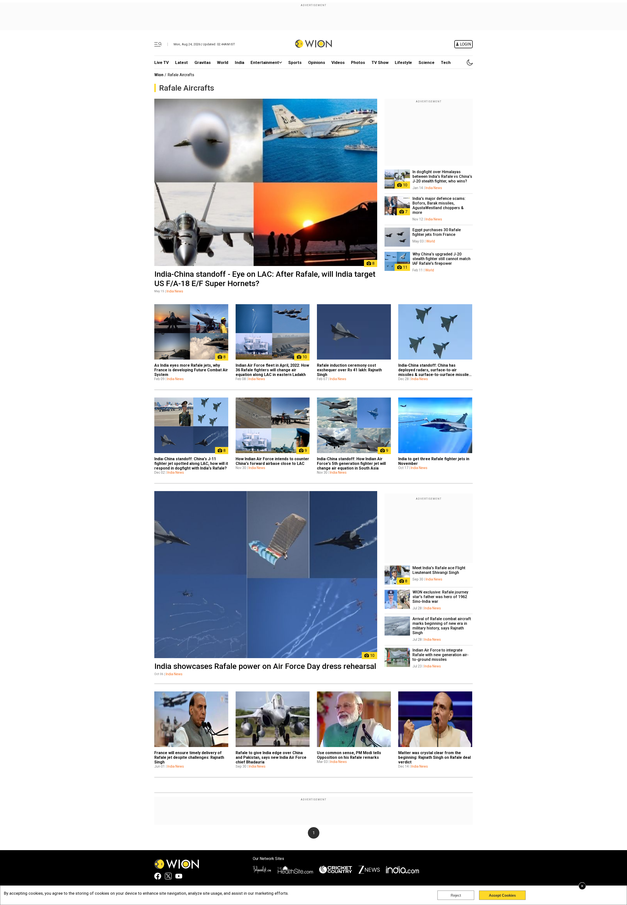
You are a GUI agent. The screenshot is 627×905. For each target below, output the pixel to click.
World (222, 62)
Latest (181, 62)
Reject (456, 895)
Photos (358, 62)
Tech (446, 62)
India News (175, 291)
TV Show (380, 62)
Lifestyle (403, 62)
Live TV (161, 62)
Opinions (316, 62)
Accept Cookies (502, 895)
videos (338, 62)
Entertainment (265, 62)
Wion (158, 74)
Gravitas (202, 62)
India (239, 62)
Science (426, 62)
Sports (294, 62)
